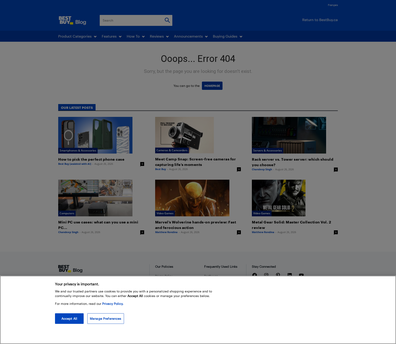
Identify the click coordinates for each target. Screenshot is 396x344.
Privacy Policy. (113, 303)
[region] (198, 310)
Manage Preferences (105, 318)
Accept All (69, 318)
